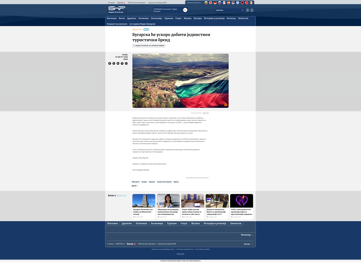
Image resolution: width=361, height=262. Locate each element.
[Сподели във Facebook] (109, 63)
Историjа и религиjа (215, 223)
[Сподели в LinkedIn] (117, 63)
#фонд (176, 182)
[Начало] (117, 8)
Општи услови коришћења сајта (163, 249)
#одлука (152, 182)
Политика (141, 223)
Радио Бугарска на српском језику (150, 45)
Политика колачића (202, 249)
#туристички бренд (164, 182)
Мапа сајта (180, 254)
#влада (144, 182)
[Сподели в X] (113, 63)
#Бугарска (135, 182)
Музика (195, 223)
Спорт (184, 223)
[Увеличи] (204, 113)
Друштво (137, 29)
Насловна (112, 223)
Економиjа (157, 223)
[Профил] (251, 10)
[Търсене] (242, 10)
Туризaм (172, 223)
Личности (235, 223)
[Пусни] (185, 10)
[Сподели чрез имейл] (126, 63)
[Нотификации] (247, 10)
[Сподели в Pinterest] (122, 63)
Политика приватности (184, 249)
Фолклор (246, 234)
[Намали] (207, 113)
